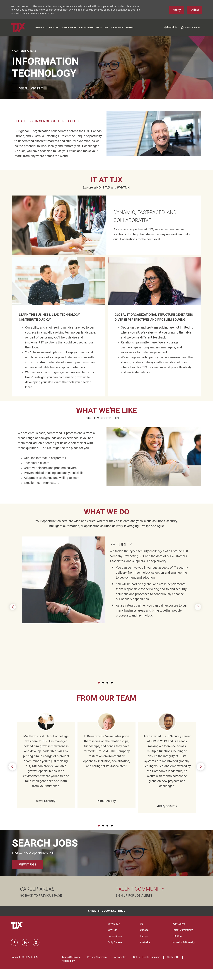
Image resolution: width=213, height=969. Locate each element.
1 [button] (99, 683)
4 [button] (112, 683)
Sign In (129, 27)
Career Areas (68, 27)
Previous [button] (13, 607)
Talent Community (140, 889)
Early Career (86, 27)
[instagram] (36, 942)
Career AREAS (37, 889)
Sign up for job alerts (134, 895)
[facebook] (14, 942)
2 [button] (103, 683)
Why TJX (53, 27)
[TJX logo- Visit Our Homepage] (17, 925)
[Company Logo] (22, 27)
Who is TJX (41, 27)
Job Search (116, 27)
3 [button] (107, 683)
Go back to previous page (41, 895)
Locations (102, 27)
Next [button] (198, 607)
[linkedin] (25, 942)
